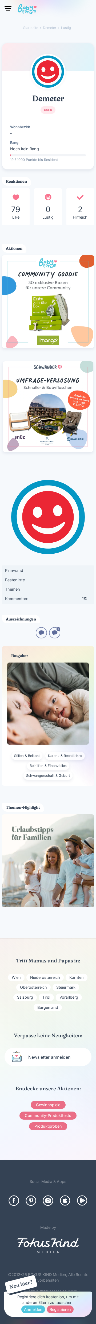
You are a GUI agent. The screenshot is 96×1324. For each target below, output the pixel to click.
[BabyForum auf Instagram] (48, 1200)
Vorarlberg (68, 997)
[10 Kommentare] (41, 636)
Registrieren (60, 1309)
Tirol (46, 997)
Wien (16, 977)
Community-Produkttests (48, 1115)
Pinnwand (14, 570)
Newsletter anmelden (49, 1057)
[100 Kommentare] (54, 636)
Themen (12, 589)
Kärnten (76, 977)
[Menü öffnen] (8, 8)
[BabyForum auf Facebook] (14, 1200)
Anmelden (33, 1309)
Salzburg (25, 997)
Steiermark (65, 987)
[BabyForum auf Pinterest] (31, 1200)
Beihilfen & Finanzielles (48, 766)
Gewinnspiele (48, 1104)
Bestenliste (15, 580)
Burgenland (47, 1007)
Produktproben (48, 1126)
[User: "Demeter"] (48, 71)
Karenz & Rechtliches (65, 756)
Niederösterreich (45, 977)
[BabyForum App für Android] (82, 1200)
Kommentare (46, 598)
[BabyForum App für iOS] (65, 1200)
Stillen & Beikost (27, 756)
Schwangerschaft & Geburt (48, 776)
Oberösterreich (33, 987)
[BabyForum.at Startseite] (27, 10)
